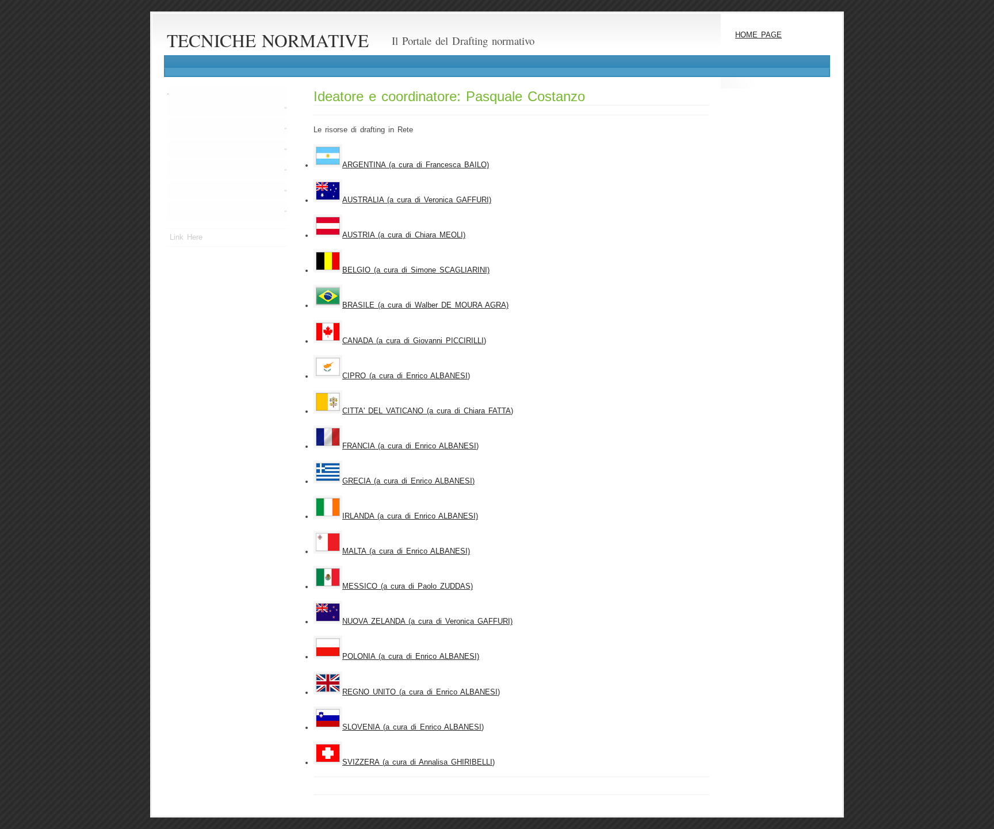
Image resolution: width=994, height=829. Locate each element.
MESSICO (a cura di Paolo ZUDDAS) (407, 586)
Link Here (186, 237)
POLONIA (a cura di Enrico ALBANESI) (410, 657)
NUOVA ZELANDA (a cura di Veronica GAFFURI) (427, 621)
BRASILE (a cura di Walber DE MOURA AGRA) (425, 305)
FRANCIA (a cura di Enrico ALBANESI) (410, 446)
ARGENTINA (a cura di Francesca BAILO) (415, 165)
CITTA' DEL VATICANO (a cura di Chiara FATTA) (427, 411)
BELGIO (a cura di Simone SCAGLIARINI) (416, 270)
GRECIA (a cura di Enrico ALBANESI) (408, 481)
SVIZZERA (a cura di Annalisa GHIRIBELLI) (418, 762)
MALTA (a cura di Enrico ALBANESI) (406, 551)
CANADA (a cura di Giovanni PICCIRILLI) (414, 341)
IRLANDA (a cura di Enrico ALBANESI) (410, 516)
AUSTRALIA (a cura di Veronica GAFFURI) (416, 200)
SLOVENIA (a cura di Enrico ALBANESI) (413, 727)
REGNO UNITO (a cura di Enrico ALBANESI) (421, 692)
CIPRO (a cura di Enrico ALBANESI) (406, 376)
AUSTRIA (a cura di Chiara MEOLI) (403, 235)
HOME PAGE (758, 35)
